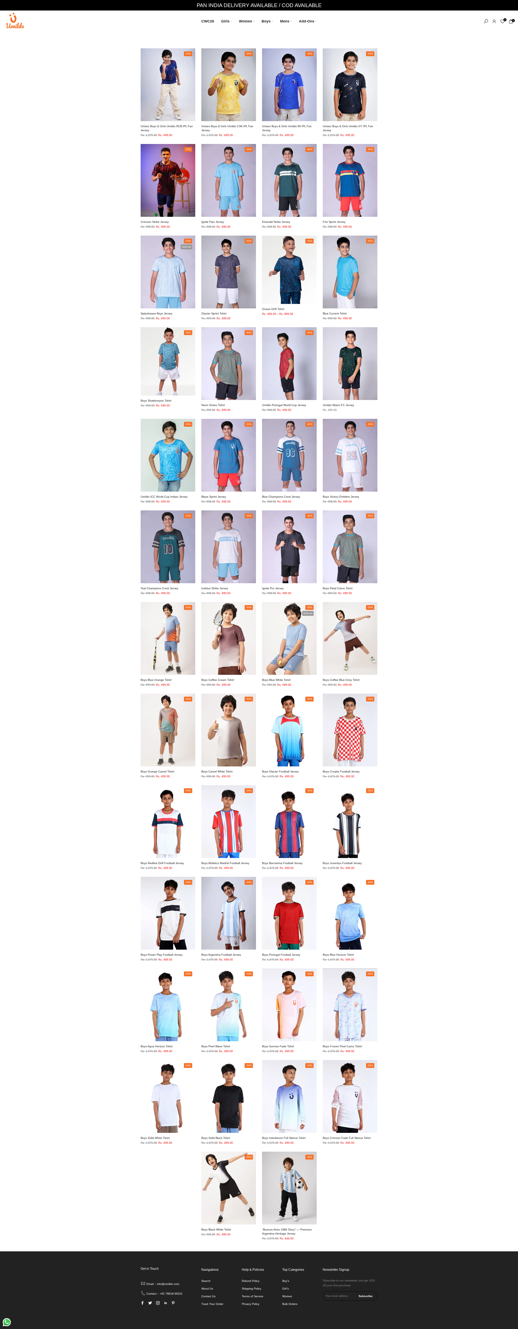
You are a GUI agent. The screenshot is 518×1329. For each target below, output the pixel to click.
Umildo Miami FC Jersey (338, 405)
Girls (225, 21)
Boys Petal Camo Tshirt (337, 588)
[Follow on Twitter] (150, 1302)
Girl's (285, 1288)
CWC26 (207, 21)
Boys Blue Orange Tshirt (156, 679)
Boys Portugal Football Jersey (281, 954)
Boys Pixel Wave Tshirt (215, 1046)
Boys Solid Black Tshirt (215, 1138)
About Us (207, 1288)
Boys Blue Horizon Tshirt (338, 954)
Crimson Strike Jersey (155, 221)
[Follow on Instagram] (158, 1302)
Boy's (285, 1280)
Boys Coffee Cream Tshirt (217, 679)
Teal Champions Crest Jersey (159, 588)
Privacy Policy (250, 1304)
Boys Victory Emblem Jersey (341, 496)
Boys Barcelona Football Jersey (282, 863)
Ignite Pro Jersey (273, 588)
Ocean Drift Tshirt (273, 309)
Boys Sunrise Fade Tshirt (278, 1046)
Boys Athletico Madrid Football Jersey (225, 863)
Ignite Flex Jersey (212, 221)
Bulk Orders (289, 1304)
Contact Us (208, 1296)
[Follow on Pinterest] (173, 1302)
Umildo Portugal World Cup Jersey (284, 405)
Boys (266, 21)
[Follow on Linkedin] (165, 1302)
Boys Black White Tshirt (216, 1229)
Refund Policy (250, 1280)
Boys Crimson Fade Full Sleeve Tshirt (347, 1138)
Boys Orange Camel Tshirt (157, 771)
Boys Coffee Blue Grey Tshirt (341, 679)
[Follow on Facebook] (142, 1302)
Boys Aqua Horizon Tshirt (157, 1046)
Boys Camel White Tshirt (216, 771)
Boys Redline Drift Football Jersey (162, 863)
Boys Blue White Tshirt (276, 679)
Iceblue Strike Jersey (214, 588)
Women (245, 21)
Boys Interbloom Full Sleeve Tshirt (284, 1138)
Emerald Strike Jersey (276, 221)
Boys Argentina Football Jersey (221, 954)
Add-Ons (306, 21)
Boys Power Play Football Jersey (162, 954)
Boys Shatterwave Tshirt (156, 400)
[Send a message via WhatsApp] (7, 1322)
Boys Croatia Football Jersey (341, 771)
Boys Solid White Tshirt (155, 1138)
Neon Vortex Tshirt (213, 405)
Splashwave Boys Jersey (156, 313)
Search (205, 1280)
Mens (284, 21)
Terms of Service (252, 1296)
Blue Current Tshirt (335, 313)
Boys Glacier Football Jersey (280, 771)
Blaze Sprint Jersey (213, 496)
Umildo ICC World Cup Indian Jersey (164, 496)
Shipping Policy (251, 1288)
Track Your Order (212, 1304)
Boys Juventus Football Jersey (342, 863)
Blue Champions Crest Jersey (281, 496)
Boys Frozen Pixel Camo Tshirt (342, 1046)
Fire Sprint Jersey (334, 221)
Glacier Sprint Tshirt (213, 313)
